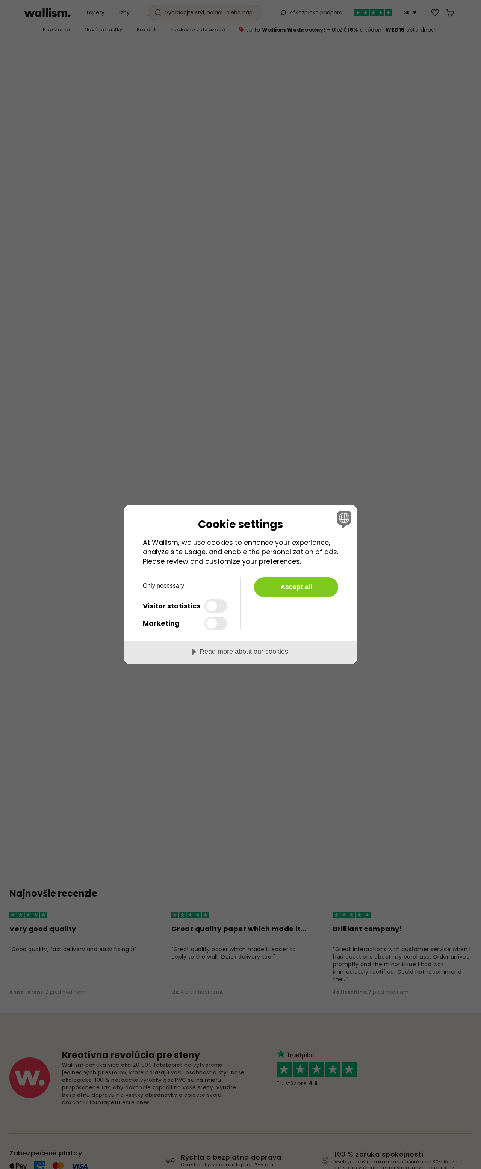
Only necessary (163, 585)
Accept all (296, 587)
